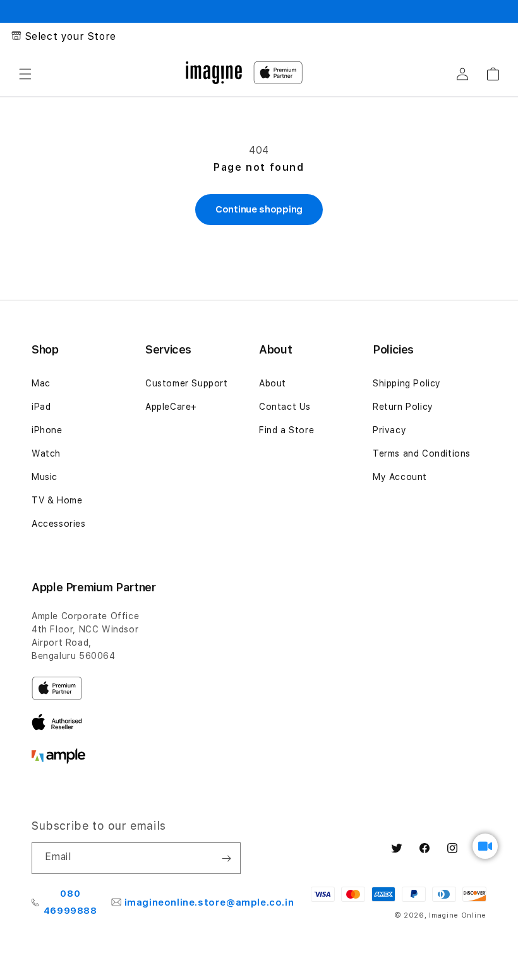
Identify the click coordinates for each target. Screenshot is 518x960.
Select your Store (70, 36)
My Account (400, 477)
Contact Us (285, 407)
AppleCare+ (171, 407)
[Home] (214, 72)
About (272, 383)
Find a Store (286, 430)
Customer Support (186, 383)
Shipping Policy (407, 383)
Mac (41, 383)
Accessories (59, 524)
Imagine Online (457, 915)
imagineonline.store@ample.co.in (209, 902)
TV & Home (57, 500)
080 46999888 (70, 902)
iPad (41, 407)
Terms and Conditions (422, 453)
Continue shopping (259, 209)
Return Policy (403, 407)
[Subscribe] (226, 858)
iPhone (47, 430)
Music (44, 477)
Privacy (389, 430)
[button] (25, 74)
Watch (46, 453)
